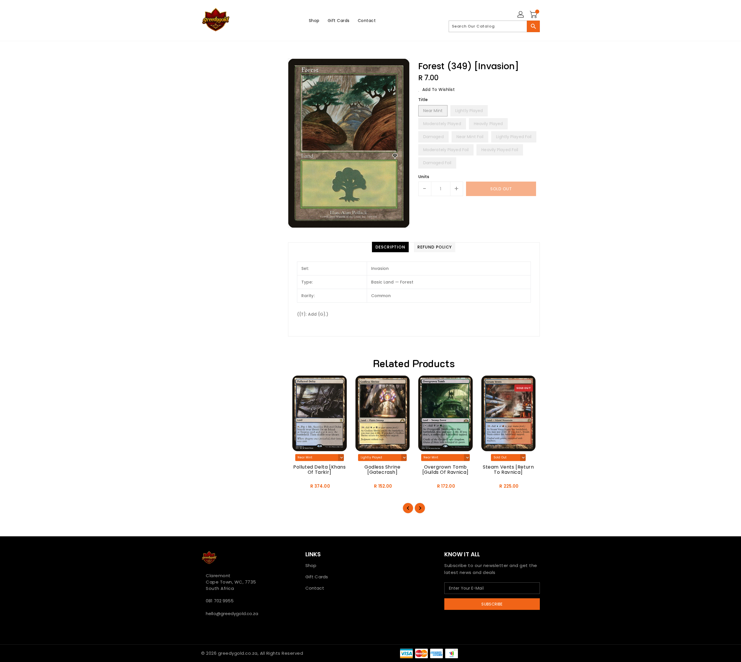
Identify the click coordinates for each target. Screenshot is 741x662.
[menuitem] (314, 20)
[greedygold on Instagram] (212, 626)
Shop (310, 565)
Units (424, 177)
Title (423, 100)
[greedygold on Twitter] (207, 626)
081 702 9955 (220, 601)
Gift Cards (316, 577)
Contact (314, 588)
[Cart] (534, 15)
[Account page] (521, 15)
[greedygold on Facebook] (203, 626)
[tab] (390, 247)
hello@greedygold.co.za (232, 613)
